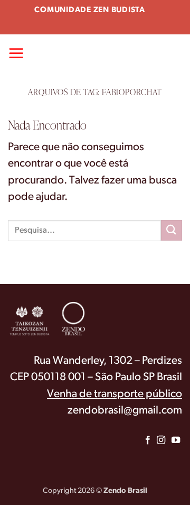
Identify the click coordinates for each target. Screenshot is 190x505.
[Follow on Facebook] (148, 440)
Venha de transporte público (114, 394)
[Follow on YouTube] (176, 440)
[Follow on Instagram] (160, 440)
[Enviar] (171, 230)
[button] (16, 53)
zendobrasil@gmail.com (125, 410)
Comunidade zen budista (89, 10)
